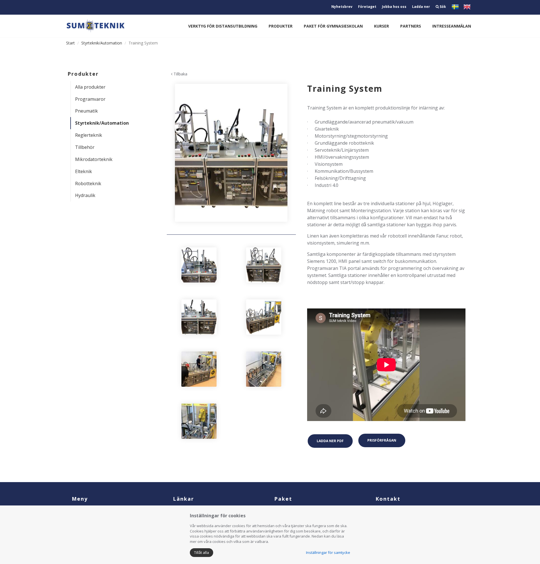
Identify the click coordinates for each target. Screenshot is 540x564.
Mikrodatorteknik (93, 159)
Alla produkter (90, 87)
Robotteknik (88, 183)
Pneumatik (86, 111)
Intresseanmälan (451, 26)
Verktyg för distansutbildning (222, 26)
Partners (410, 26)
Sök (442, 6)
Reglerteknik (88, 135)
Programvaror (90, 99)
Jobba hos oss (394, 6)
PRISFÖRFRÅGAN (381, 440)
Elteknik (83, 171)
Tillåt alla (201, 552)
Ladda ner (421, 6)
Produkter (280, 26)
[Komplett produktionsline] (231, 153)
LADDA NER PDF (330, 440)
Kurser (381, 26)
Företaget (367, 6)
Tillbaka (179, 74)
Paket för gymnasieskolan (333, 26)
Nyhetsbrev (341, 6)
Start (70, 43)
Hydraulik (85, 195)
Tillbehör (84, 147)
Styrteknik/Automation (101, 43)
